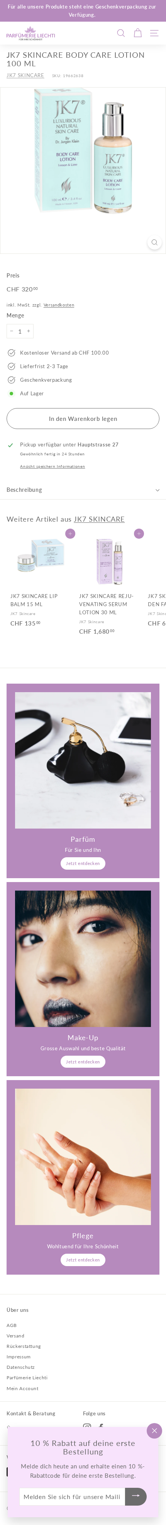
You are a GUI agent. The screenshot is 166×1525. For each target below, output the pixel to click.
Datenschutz (21, 1367)
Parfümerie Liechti (27, 1377)
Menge (15, 315)
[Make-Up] (83, 959)
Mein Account (23, 1388)
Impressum (19, 1357)
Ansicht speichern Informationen (52, 466)
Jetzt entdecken (83, 863)
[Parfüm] (83, 760)
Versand (16, 1336)
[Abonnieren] (136, 1497)
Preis (13, 275)
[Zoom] (154, 242)
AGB (12, 1325)
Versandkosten (59, 304)
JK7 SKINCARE (25, 75)
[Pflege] (83, 1157)
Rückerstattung (24, 1346)
